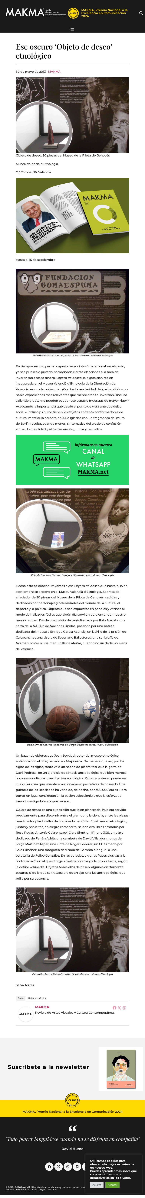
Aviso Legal (38, 1189)
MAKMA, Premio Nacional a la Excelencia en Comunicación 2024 (104, 13)
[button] (141, 13)
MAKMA (54, 71)
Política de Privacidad (18, 1189)
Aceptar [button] (112, 1184)
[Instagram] (124, 1008)
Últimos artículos (37, 998)
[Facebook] (114, 1008)
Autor (21, 998)
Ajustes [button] (96, 1184)
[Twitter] (119, 1008)
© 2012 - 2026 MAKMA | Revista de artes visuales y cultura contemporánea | (48, 1187)
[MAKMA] (25, 1014)
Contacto (52, 1189)
